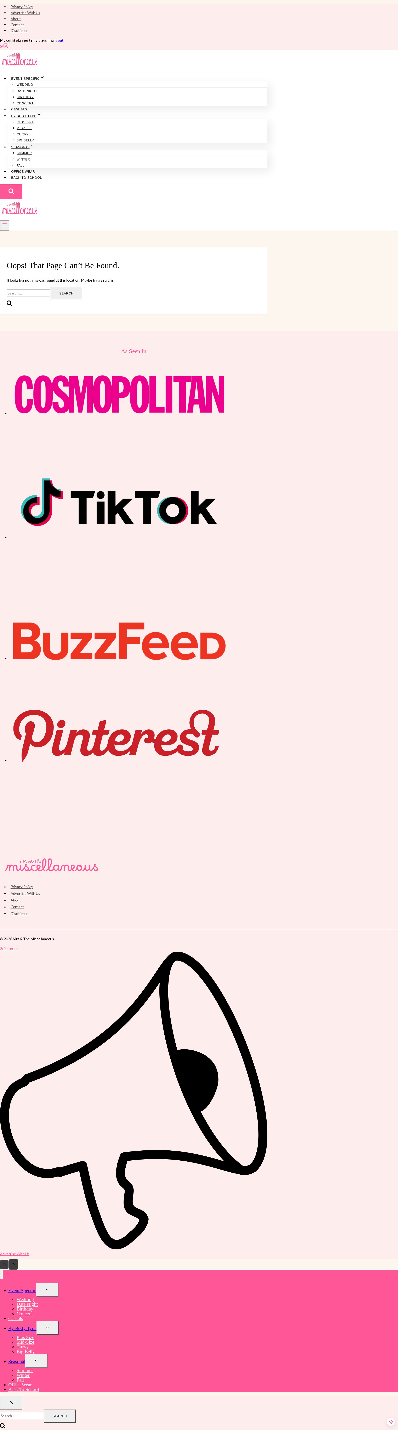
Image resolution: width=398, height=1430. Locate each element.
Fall (20, 165)
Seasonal (16, 1361)
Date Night (27, 91)
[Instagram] (5, 47)
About (16, 18)
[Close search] (11, 1402)
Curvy (23, 134)
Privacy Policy (22, 6)
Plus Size (25, 122)
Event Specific (22, 1290)
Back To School (26, 177)
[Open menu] (4, 225)
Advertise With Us (25, 12)
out (60, 40)
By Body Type (22, 1328)
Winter (23, 159)
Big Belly (25, 140)
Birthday (25, 97)
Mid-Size (24, 128)
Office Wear (23, 171)
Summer (24, 153)
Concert (25, 103)
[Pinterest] (1, 47)
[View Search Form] (11, 191)
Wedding (25, 84)
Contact (17, 24)
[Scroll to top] (4, 1264)
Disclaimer (19, 30)
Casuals (19, 109)
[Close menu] (1, 1274)
